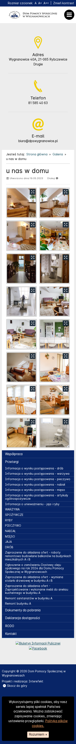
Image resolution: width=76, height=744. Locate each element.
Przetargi (12, 462)
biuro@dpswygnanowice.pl (38, 141)
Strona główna (37, 154)
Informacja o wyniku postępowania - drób (34, 468)
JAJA (8, 541)
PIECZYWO (13, 525)
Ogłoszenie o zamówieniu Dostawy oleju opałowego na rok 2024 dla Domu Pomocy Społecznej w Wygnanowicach (34, 568)
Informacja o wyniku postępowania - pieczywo (37, 479)
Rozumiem (38, 734)
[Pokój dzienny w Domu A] (54, 400)
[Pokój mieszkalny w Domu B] (21, 367)
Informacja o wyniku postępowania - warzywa (37, 473)
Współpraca (14, 454)
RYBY (9, 520)
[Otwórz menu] (70, 14)
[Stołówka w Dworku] (54, 235)
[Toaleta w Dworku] (54, 268)
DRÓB (9, 547)
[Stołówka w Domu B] (54, 334)
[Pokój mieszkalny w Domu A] (21, 433)
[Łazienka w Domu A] (54, 433)
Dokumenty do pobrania (23, 610)
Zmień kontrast (63, 3)
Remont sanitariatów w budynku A (28, 598)
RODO (9, 626)
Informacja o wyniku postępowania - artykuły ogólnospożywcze (36, 497)
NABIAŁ (10, 531)
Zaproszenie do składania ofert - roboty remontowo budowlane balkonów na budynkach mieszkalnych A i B (38, 556)
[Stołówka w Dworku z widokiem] (21, 268)
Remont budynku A (18, 603)
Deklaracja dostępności (22, 618)
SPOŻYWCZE (14, 515)
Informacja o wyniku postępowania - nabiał (35, 484)
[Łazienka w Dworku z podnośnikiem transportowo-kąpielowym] (21, 301)
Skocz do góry (17, 685)
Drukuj (51, 178)
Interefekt (36, 681)
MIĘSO (10, 536)
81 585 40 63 (38, 103)
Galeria (58, 154)
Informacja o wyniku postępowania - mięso (35, 490)
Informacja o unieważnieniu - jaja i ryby (32, 504)
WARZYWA (12, 509)
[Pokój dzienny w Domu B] (54, 301)
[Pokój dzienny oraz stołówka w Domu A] (21, 400)
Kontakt (11, 634)
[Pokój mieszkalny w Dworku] (21, 203)
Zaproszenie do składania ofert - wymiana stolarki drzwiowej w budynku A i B (34, 578)
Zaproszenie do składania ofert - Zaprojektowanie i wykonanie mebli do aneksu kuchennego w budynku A (36, 589)
